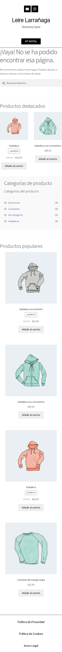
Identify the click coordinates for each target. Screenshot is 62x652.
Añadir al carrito (14, 165)
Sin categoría (15, 214)
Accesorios (14, 202)
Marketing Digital (31, 26)
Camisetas (14, 208)
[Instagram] (34, 9)
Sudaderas (13, 221)
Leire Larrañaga (31, 20)
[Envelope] (27, 9)
